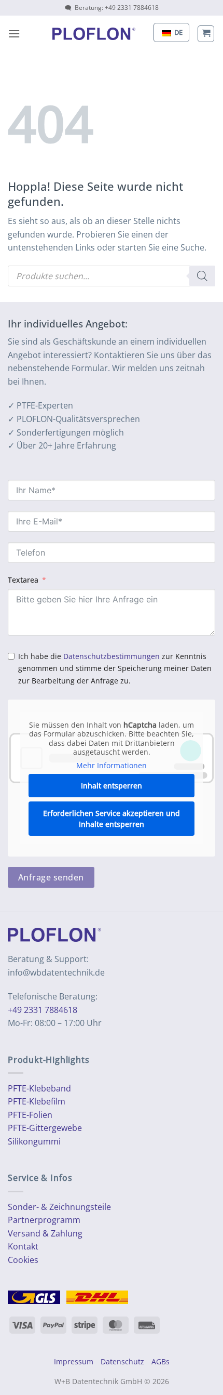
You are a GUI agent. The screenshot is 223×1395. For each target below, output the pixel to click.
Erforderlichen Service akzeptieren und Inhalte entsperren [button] (111, 818)
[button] (14, 33)
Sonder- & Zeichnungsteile (59, 1207)
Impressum (73, 1361)
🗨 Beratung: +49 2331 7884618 (112, 7)
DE (178, 32)
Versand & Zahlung (45, 1233)
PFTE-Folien (30, 1115)
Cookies (23, 1260)
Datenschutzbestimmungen (111, 656)
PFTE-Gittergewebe (45, 1128)
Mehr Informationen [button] (111, 765)
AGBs (160, 1361)
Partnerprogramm (44, 1220)
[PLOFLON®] (93, 34)
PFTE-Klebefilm (36, 1101)
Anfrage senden (51, 877)
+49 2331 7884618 (42, 1010)
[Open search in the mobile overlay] (111, 276)
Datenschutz (122, 1361)
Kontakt (23, 1246)
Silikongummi (34, 1141)
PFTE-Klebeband (39, 1088)
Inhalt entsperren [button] (111, 786)
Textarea (23, 580)
